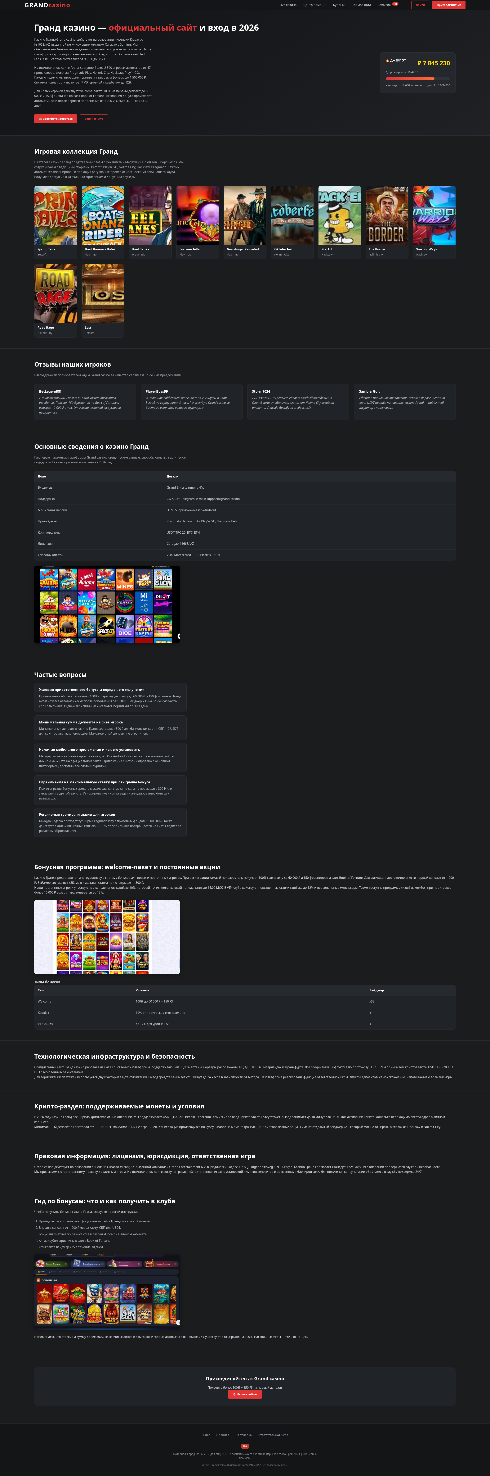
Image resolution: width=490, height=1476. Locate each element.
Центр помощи (314, 5)
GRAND (47, 5)
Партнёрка (243, 1435)
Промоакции (361, 5)
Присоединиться (449, 5)
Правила (222, 1435)
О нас (206, 1435)
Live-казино (288, 5)
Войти (420, 5)
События (387, 5)
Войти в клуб (93, 118)
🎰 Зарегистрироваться (56, 118)
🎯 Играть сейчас (245, 1394)
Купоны (339, 5)
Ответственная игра (273, 1435)
